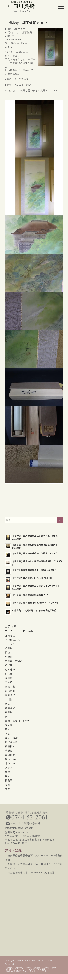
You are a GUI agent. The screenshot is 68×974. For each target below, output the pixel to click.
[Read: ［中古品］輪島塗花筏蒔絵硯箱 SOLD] (8, 596)
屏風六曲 (10, 691)
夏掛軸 (9, 678)
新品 (7, 703)
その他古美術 (12, 639)
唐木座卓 (10, 669)
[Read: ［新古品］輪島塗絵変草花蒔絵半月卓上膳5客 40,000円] (8, 537)
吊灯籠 (9, 665)
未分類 (9, 725)
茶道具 (9, 767)
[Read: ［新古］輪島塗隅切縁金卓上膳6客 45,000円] (8, 572)
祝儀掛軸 (10, 746)
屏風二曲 (10, 686)
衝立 (7, 776)
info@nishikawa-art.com (34, 826)
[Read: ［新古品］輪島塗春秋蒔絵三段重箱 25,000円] (8, 555)
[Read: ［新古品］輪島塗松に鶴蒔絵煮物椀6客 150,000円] (8, 563)
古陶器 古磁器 (14, 661)
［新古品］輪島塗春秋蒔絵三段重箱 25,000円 (35, 553)
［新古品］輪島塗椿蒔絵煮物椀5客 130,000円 (35, 602)
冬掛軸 (9, 656)
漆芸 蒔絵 (11, 737)
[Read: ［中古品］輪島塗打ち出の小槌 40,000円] (8, 579)
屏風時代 (10, 695)
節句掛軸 (10, 755)
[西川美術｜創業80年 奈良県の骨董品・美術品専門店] (28, 6)
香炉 (7, 789)
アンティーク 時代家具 (19, 631)
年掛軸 (9, 699)
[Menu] (58, 6)
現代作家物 (11, 742)
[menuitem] (58, 6)
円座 (7, 652)
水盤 (7, 733)
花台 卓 (10, 763)
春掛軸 (9, 712)
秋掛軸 (9, 750)
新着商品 (10, 708)
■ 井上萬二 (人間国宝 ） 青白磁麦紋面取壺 (34, 610)
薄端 (7, 772)
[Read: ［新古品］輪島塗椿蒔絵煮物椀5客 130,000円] (8, 604)
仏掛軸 (9, 648)
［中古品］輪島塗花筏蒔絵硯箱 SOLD (31, 595)
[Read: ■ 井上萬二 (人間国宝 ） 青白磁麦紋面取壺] (8, 612)
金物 (7, 784)
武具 (7, 729)
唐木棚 (9, 673)
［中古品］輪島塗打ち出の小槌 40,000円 (32, 578)
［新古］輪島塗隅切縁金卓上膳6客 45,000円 (34, 570)
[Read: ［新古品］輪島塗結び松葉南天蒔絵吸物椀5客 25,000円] (8, 546)
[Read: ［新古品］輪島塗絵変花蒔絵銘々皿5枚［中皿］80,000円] (8, 587)
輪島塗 (9, 780)
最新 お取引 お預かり (19, 720)
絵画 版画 (11, 759)
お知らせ (10, 635)
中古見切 (10, 644)
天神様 (9, 682)
